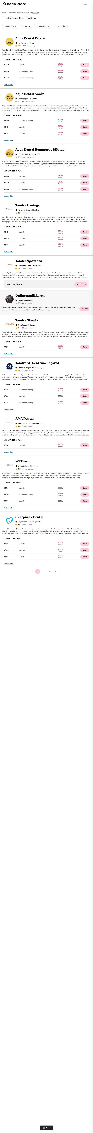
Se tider (84, 309)
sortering (35, 12)
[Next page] (60, 571)
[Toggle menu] (85, 4)
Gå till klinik (81, 284)
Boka (85, 65)
